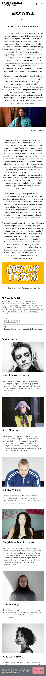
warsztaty (17, 329)
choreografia (8, 329)
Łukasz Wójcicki (12, 489)
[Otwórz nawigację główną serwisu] (42, 4)
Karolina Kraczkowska (16, 375)
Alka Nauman (11, 430)
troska (40, 329)
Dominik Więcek (12, 604)
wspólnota (26, 329)
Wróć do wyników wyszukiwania (24, 26)
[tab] (37, 4)
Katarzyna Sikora (13, 656)
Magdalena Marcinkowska (19, 542)
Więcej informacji (13, 673)
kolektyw (33, 329)
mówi (21, 158)
